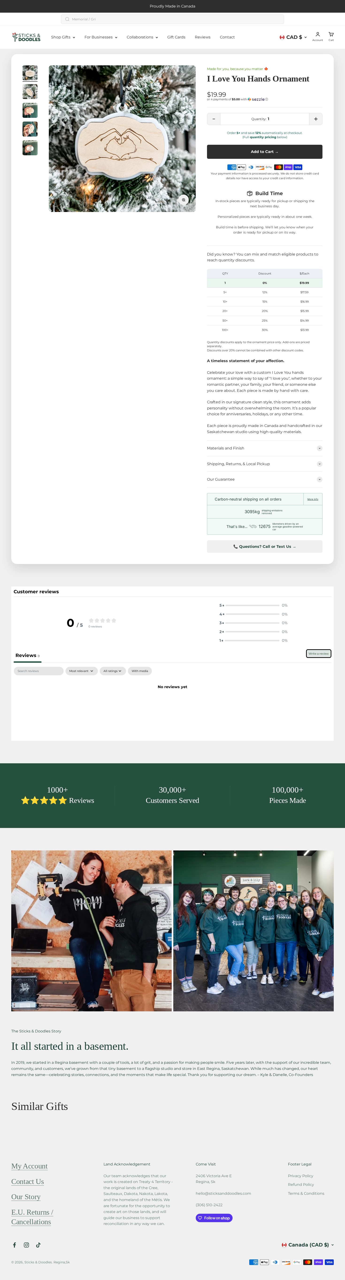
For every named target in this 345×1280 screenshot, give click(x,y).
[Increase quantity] (315, 119)
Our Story (26, 1196)
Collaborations (140, 37)
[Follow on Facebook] (14, 1245)
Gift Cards (176, 37)
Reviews (203, 37)
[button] (264, 99)
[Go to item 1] (30, 73)
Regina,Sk (62, 1262)
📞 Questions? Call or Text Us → (264, 546)
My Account (29, 1166)
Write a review (319, 653)
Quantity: (258, 119)
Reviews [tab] (27, 655)
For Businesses (98, 37)
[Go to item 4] (30, 130)
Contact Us (27, 1181)
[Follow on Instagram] (26, 1245)
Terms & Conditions (306, 1193)
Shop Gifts (60, 37)
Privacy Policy (300, 1176)
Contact (227, 37)
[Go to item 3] (30, 111)
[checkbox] (140, 671)
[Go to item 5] (30, 148)
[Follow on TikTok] (38, 1245)
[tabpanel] (172, 703)
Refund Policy (301, 1184)
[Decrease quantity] (213, 119)
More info (312, 499)
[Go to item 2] (30, 92)
